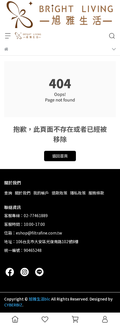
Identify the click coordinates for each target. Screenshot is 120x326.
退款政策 (59, 193)
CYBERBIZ (13, 305)
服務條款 (96, 193)
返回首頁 (60, 156)
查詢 (8, 193)
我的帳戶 (41, 193)
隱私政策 (78, 193)
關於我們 (22, 193)
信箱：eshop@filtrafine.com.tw (33, 233)
